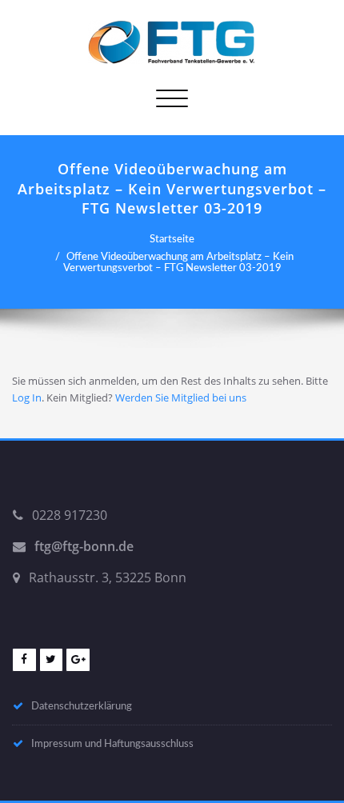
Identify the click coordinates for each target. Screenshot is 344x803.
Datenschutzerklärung (81, 706)
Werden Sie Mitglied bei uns (180, 397)
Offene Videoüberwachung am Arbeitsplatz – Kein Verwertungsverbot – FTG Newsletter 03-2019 (178, 262)
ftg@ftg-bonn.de (84, 546)
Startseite (172, 239)
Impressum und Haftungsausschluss (112, 743)
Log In (27, 397)
